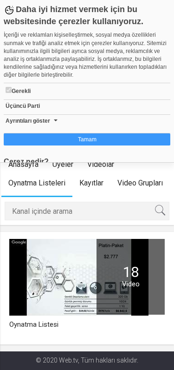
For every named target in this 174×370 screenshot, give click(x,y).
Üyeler (62, 164)
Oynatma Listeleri (36, 182)
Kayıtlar (91, 182)
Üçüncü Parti (23, 106)
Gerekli (21, 91)
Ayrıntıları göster (28, 121)
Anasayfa (23, 164)
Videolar (100, 164)
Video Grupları (140, 182)
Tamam (87, 139)
